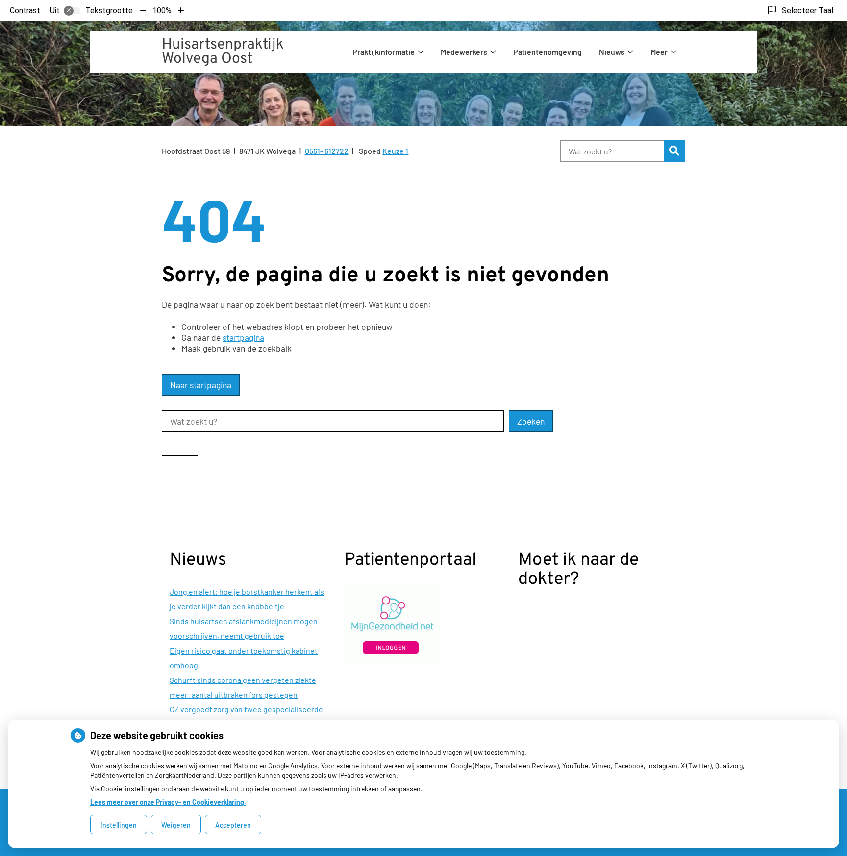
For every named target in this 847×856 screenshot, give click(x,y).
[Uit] (72, 10)
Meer (659, 51)
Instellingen (118, 825)
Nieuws (611, 51)
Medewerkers (464, 51)
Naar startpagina (200, 384)
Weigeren (176, 825)
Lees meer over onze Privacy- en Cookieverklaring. (168, 802)
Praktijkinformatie (383, 51)
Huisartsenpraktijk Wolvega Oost (223, 52)
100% (162, 10)
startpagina (243, 337)
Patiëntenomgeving (547, 51)
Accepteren (233, 825)
